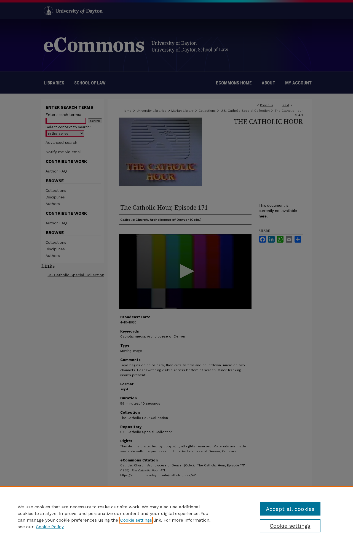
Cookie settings (136, 520)
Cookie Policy (50, 526)
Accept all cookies (290, 509)
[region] (176, 516)
